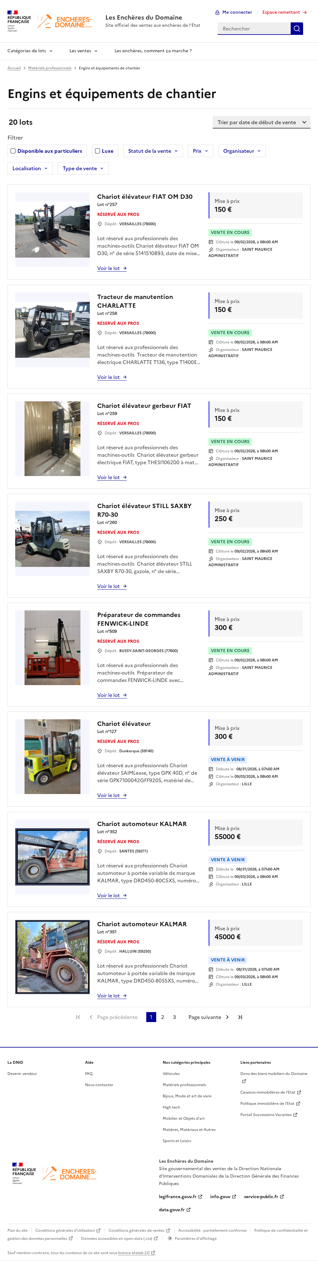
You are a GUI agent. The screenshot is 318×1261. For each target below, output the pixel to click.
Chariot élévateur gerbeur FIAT (144, 405)
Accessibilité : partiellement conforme (212, 1230)
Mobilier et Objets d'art (184, 1118)
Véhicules (171, 1074)
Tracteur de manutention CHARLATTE (135, 301)
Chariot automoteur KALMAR (142, 824)
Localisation (26, 168)
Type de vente (80, 168)
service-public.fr (261, 1196)
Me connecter (237, 12)
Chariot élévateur (124, 723)
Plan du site (17, 1230)
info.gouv (220, 1196)
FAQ (89, 1074)
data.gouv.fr (172, 1210)
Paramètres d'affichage (196, 1238)
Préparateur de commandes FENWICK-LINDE (138, 619)
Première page (78, 1017)
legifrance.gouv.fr (178, 1196)
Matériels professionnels (49, 68)
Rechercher (297, 28)
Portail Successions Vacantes (266, 1115)
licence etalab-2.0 (133, 1253)
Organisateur (238, 151)
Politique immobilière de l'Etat (267, 1103)
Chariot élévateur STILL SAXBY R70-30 (144, 510)
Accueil (14, 68)
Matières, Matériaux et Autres (189, 1130)
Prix (197, 151)
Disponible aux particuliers (49, 151)
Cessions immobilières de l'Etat (267, 1092)
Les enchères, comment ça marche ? (153, 51)
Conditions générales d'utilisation (65, 1230)
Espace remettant (281, 12)
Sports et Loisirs (177, 1141)
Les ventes (80, 51)
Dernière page (240, 1017)
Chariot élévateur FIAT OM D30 (145, 196)
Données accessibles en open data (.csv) (116, 1238)
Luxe (107, 151)
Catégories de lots (26, 51)
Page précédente (117, 1017)
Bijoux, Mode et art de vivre (187, 1096)
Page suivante (205, 1017)
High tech (171, 1107)
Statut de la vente (149, 151)
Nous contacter (99, 1085)
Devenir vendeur (22, 1074)
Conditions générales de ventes (136, 1230)
